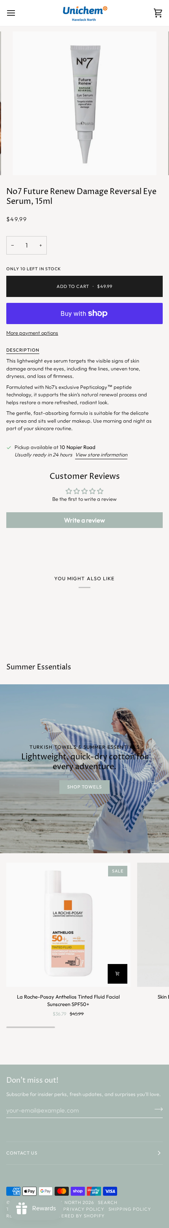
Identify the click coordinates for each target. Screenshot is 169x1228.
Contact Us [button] (21, 1153)
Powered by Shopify (77, 1216)
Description (22, 350)
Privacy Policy (83, 1209)
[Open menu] (18, 13)
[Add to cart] (117, 974)
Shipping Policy (129, 1209)
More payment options (32, 333)
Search (108, 1202)
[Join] (156, 1109)
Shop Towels (84, 787)
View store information (101, 454)
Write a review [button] (84, 520)
